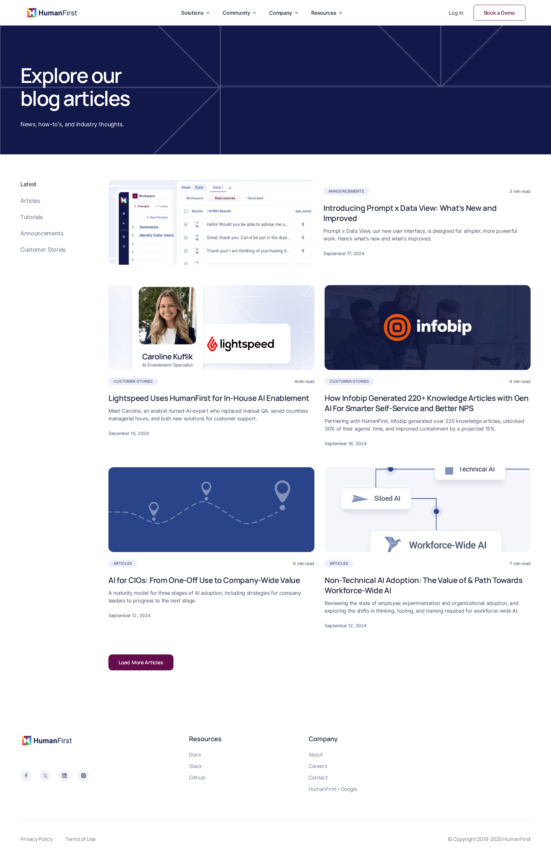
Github (197, 777)
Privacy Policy (36, 839)
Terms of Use (80, 839)
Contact (318, 777)
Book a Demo (499, 13)
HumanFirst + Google (333, 788)
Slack (195, 766)
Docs (195, 754)
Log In (456, 13)
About (316, 754)
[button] (195, 12)
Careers (318, 766)
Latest (28, 184)
